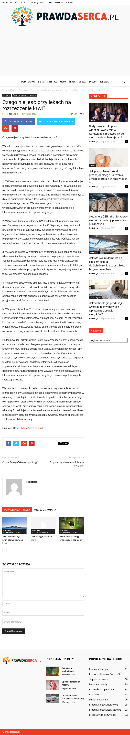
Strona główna (36, 2)
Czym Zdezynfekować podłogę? (20, 462)
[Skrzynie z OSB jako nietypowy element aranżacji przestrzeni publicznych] (108, 202)
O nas (49, 2)
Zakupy (92, 81)
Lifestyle (52, 81)
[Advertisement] (65, 52)
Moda (63, 81)
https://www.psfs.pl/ (32, 428)
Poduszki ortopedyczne (102, 689)
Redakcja (13, 113)
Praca (72, 81)
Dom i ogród (28, 81)
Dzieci (41, 81)
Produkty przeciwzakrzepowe (24, 95)
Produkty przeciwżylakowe (103, 704)
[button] (124, 82)
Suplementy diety (98, 699)
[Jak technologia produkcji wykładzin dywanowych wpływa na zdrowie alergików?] (108, 289)
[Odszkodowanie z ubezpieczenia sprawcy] (52, 698)
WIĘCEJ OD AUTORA (45, 509)
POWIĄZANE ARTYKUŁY (17, 509)
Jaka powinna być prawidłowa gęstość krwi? (12, 540)
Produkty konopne (99, 669)
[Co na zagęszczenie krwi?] (43, 525)
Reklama (59, 2)
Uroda (82, 81)
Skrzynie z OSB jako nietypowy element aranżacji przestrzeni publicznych (108, 220)
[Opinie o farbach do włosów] (52, 685)
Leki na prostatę (98, 684)
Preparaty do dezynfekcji (102, 714)
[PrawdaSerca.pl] (65, 16)
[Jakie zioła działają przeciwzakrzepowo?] (71, 525)
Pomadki (94, 694)
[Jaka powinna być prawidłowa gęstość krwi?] (14, 525)
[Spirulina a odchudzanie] (52, 671)
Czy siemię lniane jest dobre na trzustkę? (67, 464)
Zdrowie (104, 81)
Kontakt (69, 2)
